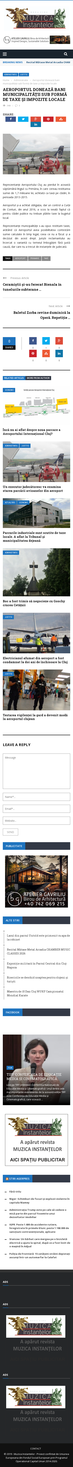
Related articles (14, 378)
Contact (35, 1448)
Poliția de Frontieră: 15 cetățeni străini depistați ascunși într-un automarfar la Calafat (39, 1255)
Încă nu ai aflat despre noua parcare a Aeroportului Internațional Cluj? (31, 432)
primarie (34, 258)
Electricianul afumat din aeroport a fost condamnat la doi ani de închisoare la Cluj (35, 660)
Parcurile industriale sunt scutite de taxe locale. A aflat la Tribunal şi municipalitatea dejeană (34, 537)
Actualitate (10, 502)
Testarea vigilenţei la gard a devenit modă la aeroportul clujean (35, 717)
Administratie (10, 74)
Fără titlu (15, 1191)
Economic (9, 390)
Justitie (24, 74)
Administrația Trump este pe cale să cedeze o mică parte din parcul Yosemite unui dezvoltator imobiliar (37, 1213)
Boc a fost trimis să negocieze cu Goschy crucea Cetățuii (34, 603)
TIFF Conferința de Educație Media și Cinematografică (34, 1076)
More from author (38, 378)
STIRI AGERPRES (19, 1178)
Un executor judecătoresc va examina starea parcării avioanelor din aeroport (33, 489)
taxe (46, 258)
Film (10, 1068)
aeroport (20, 258)
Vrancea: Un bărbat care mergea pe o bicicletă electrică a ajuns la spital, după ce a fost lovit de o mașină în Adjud (39, 1242)
